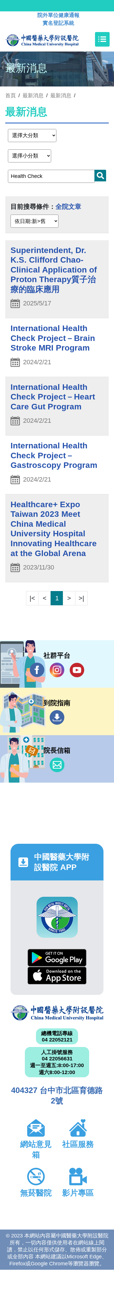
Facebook (37, 670)
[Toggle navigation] (102, 39)
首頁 (10, 95)
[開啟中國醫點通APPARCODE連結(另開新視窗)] (57, 917)
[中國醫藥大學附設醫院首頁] (50, 39)
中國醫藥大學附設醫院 (57, 1012)
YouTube (77, 670)
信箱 (57, 765)
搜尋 (100, 175)
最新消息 (60, 95)
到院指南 (57, 717)
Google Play (57, 958)
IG (57, 670)
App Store (57, 975)
